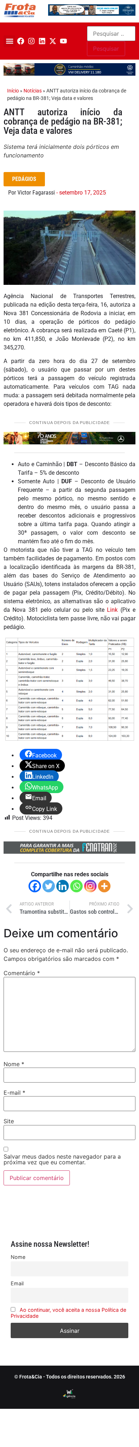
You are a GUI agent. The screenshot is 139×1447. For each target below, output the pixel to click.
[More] (104, 886)
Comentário (22, 973)
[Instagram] (31, 41)
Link (112, 609)
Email (17, 1283)
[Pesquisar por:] (111, 33)
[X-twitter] (52, 41)
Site (9, 1121)
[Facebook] (20, 41)
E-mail (14, 1092)
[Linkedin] (42, 41)
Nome (14, 1064)
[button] (9, 41)
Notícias (33, 91)
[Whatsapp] (76, 886)
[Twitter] (48, 886)
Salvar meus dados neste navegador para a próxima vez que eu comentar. (62, 1159)
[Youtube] (63, 41)
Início (13, 91)
